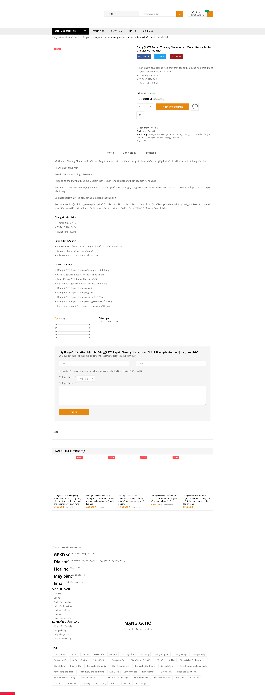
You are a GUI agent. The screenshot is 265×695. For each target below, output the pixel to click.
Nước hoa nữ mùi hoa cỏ (92, 677)
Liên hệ (57, 598)
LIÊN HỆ (132, 31)
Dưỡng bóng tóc (161, 654)
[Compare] (140, 115)
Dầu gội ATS (154, 134)
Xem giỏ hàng (60, 630)
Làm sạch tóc (153, 137)
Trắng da (180, 677)
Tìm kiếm (179, 14)
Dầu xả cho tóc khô (120, 666)
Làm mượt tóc (130, 671)
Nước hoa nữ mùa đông (64, 677)
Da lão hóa (99, 654)
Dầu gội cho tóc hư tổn (141, 660)
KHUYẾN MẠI (116, 31)
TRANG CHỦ (98, 31)
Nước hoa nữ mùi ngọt (118, 677)
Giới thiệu (58, 593)
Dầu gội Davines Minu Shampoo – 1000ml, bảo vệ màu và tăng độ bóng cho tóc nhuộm (131, 499)
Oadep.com (157, 687)
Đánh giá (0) (130, 152)
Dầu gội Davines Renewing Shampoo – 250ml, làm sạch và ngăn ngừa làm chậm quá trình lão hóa (100, 499)
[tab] (110, 153)
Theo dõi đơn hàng (62, 638)
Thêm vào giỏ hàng (172, 107)
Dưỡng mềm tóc (79, 660)
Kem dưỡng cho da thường (92, 671)
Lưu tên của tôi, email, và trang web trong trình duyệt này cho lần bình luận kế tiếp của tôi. (101, 371)
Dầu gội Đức (75, 666)
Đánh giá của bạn (67, 377)
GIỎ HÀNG (148, 31)
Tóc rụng (86, 683)
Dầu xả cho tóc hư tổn (96, 666)
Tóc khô (57, 683)
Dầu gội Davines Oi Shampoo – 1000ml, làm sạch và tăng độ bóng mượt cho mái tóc (165, 498)
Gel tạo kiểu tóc (167, 666)
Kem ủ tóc (114, 671)
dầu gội (89, 246)
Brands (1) (152, 152)
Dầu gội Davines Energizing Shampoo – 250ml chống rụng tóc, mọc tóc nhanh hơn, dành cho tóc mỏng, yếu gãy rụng (67, 499)
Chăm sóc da (59, 654)
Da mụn (113, 654)
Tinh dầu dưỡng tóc (162, 677)
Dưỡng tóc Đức (118, 660)
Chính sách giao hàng (63, 602)
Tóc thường (165, 137)
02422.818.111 (78, 575)
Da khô (85, 654)
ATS (156, 75)
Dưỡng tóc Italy (99, 660)
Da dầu (74, 654)
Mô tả (110, 152)
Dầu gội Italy (59, 666)
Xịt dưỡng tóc (142, 683)
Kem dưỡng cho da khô (64, 671)
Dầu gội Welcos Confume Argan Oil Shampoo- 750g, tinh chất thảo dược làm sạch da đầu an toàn (196, 499)
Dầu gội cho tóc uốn (193, 134)
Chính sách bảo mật (62, 618)
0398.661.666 (76, 567)
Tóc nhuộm (71, 683)
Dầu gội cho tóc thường (171, 134)
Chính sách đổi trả (62, 614)
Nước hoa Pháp (141, 677)
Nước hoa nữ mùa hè (186, 671)
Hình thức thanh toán (63, 606)
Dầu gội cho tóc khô (166, 660)
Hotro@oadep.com (74, 582)
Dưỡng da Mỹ (180, 654)
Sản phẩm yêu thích (62, 634)
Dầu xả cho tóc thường (144, 666)
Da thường (144, 654)
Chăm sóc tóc (71, 37)
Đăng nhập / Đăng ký (63, 626)
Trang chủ (56, 37)
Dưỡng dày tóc (60, 660)
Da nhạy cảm (128, 654)
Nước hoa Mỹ (166, 671)
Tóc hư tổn (194, 677)
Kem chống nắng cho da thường (194, 666)
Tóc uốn (175, 137)
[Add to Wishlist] (194, 106)
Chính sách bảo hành (63, 610)
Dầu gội (85, 37)
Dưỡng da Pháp (198, 654)
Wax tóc (127, 683)
